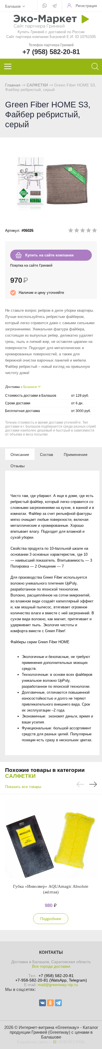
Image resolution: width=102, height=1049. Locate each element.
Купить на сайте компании (49, 255)
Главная (12, 85)
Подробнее (50, 918)
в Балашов (29, 387)
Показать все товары (23, 787)
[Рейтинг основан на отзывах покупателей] (82, 231)
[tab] (20, 454)
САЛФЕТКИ (37, 85)
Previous (80, 784)
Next (93, 784)
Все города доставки (51, 966)
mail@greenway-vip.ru (58, 984)
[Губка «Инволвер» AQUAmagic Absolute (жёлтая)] (51, 838)
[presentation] (19, 454)
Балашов (13, 6)
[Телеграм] (55, 6)
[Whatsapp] (45, 6)
